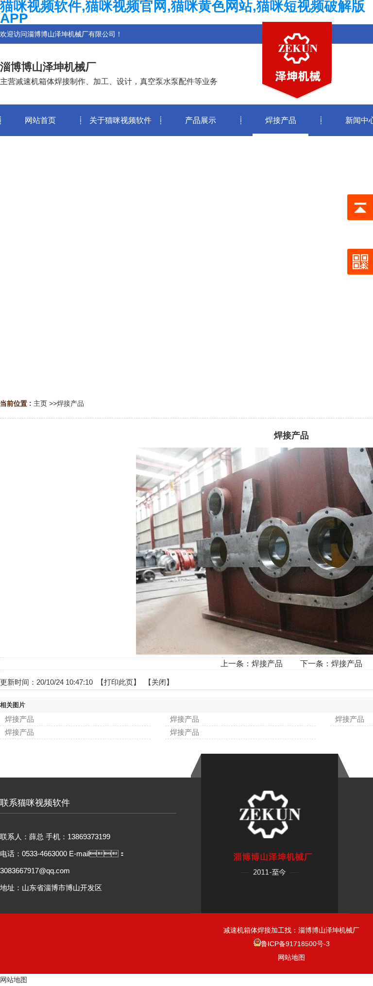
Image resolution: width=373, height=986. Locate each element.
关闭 (159, 682)
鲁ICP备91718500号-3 (295, 944)
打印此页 (118, 682)
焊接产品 (70, 403)
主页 (40, 403)
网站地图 (291, 957)
